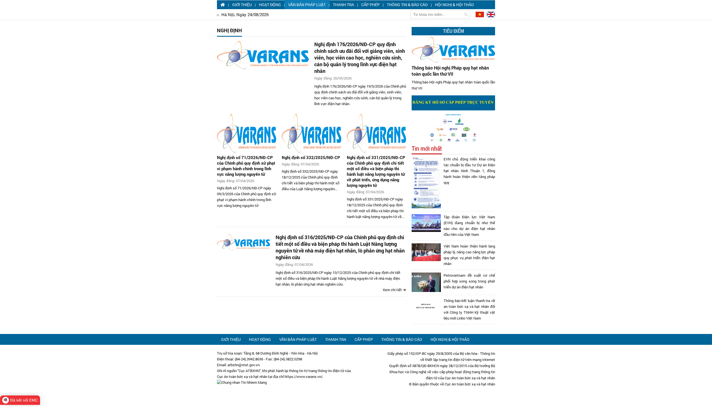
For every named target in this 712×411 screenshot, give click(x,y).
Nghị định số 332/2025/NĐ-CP (311, 157)
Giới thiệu (242, 4)
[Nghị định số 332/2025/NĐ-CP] (311, 133)
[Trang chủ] (223, 4)
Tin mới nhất (427, 148)
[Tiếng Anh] (490, 14)
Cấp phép (370, 4)
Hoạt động (270, 4)
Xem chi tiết (393, 289)
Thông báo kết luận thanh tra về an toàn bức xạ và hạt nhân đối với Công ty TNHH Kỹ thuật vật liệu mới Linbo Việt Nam (469, 309)
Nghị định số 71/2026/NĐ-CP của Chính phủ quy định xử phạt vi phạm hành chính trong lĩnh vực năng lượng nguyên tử (246, 166)
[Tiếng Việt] (479, 14)
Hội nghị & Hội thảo (454, 4)
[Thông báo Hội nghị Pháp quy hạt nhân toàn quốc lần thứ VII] (453, 50)
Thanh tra (343, 4)
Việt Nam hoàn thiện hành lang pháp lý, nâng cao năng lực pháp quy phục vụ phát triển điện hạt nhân (469, 255)
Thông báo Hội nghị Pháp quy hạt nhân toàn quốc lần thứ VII (450, 71)
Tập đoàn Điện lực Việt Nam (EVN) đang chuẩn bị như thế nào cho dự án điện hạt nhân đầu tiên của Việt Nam (469, 225)
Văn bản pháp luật (307, 4)
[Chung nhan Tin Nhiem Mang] (242, 382)
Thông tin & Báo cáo (407, 4)
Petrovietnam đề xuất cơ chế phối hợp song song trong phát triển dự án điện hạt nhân (469, 281)
